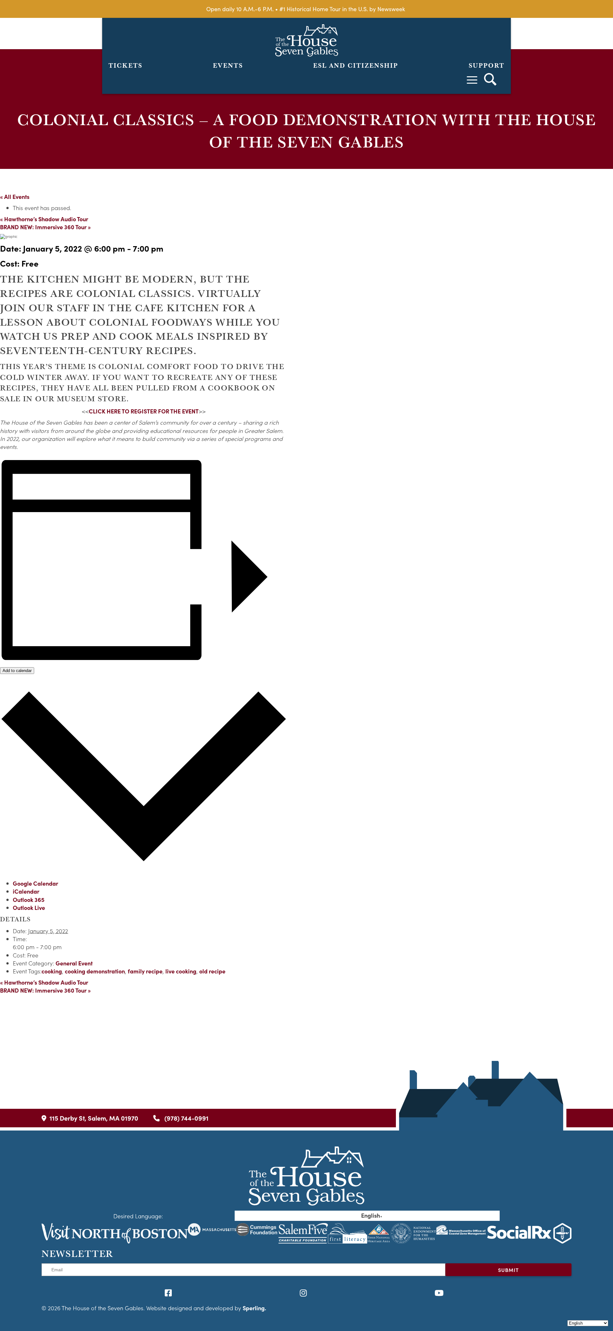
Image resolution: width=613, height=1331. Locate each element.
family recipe (145, 971)
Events (228, 65)
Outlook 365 (28, 900)
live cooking (180, 971)
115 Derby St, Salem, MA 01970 (93, 1118)
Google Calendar (35, 883)
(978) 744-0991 (185, 1118)
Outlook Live (29, 907)
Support (486, 65)
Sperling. (254, 1308)
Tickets (125, 65)
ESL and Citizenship (355, 65)
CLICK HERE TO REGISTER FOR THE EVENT (144, 411)
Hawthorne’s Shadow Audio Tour (44, 219)
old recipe (212, 971)
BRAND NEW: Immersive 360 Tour (45, 227)
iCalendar (26, 891)
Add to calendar (17, 670)
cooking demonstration (95, 971)
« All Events (14, 196)
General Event (74, 963)
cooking (52, 971)
